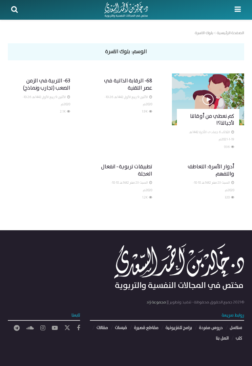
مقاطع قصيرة (146, 327)
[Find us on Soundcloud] (30, 328)
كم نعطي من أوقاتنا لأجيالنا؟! (212, 120)
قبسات (121, 327)
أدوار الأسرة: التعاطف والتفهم (211, 170)
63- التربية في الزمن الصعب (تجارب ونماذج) (46, 84)
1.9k (145, 111)
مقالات (102, 327)
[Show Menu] (238, 10)
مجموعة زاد (156, 302)
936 (227, 147)
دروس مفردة (211, 327)
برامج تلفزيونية (178, 327)
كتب (239, 338)
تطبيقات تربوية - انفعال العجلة (126, 170)
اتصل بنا (222, 338)
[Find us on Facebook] (78, 328)
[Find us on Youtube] (55, 328)
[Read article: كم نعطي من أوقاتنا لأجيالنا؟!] (208, 99)
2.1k (63, 111)
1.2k (145, 197)
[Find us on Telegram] (17, 328)
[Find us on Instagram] (42, 328)
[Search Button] (14, 10)
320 (227, 197)
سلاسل (236, 327)
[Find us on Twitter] (67, 328)
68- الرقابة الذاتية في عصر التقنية (128, 84)
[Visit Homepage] (126, 10)
